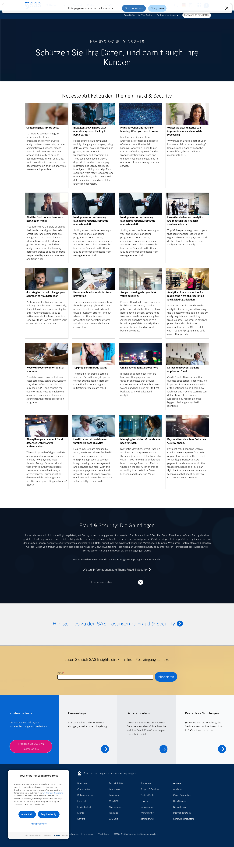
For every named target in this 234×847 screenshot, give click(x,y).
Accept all (27, 814)
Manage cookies (39, 823)
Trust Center (103, 834)
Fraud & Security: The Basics (138, 15)
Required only (48, 814)
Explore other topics (166, 15)
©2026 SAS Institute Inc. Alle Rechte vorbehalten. (136, 834)
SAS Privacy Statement (53, 793)
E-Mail (60, 673)
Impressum (88, 834)
